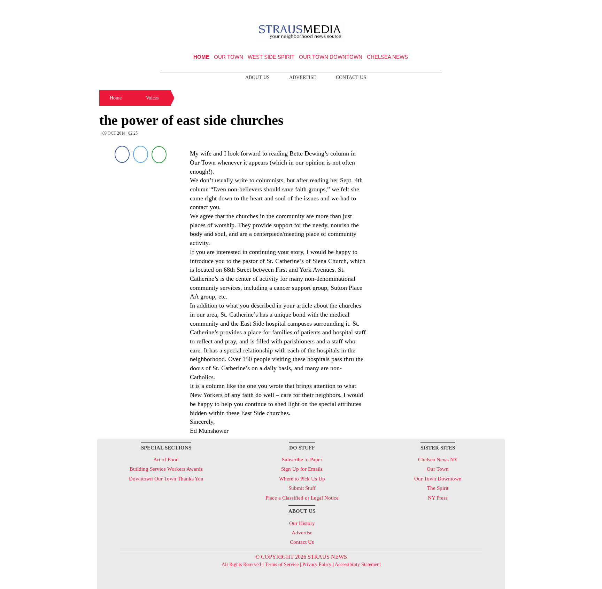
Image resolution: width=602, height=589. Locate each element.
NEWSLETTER (445, 8)
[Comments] (159, 154)
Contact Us (351, 77)
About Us (257, 77)
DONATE (485, 8)
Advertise (302, 77)
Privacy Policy (316, 564)
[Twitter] (140, 154)
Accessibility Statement (358, 564)
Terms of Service (282, 564)
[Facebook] (122, 154)
